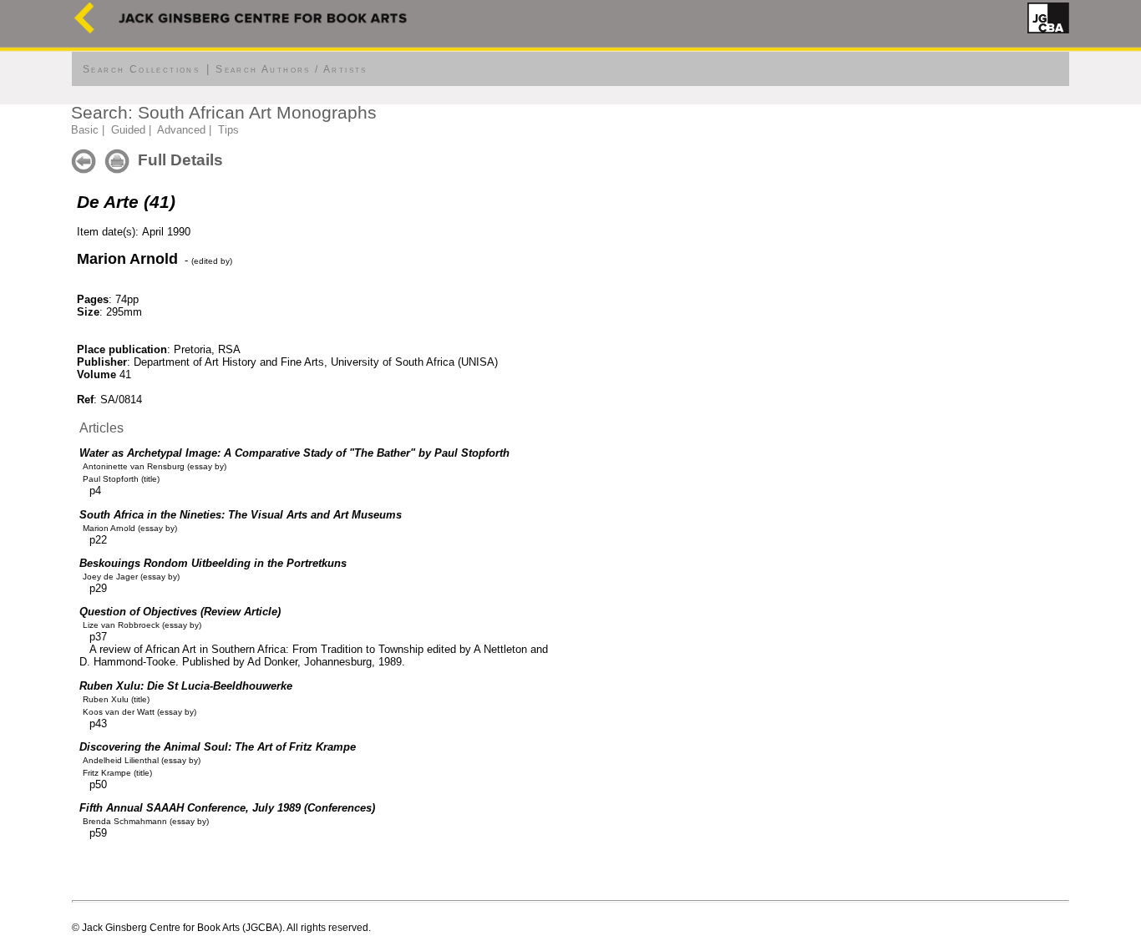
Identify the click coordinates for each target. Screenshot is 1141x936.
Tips (228, 130)
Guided (128, 130)
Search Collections (141, 69)
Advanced (181, 130)
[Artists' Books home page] (84, 29)
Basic (85, 130)
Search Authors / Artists (292, 69)
